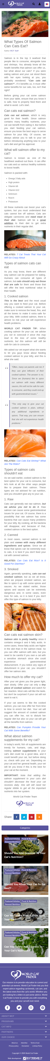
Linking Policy (37, 1046)
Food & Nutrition (29, 839)
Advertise (24, 1043)
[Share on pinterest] (31, 817)
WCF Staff (14, 51)
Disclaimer (25, 1046)
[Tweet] (24, 817)
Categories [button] (25, 828)
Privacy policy (13, 1046)
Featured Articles (12, 839)
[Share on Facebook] (16, 817)
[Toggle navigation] (3, 4)
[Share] (39, 817)
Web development (14, 1058)
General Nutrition (12, 842)
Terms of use (35, 1043)
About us (15, 1043)
